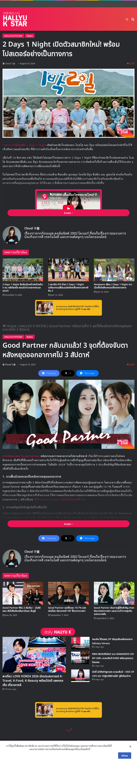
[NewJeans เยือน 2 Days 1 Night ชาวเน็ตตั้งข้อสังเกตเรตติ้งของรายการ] (114, 269)
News (30, 35)
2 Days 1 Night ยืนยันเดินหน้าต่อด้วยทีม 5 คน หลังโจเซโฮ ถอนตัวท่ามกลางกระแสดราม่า (23, 288)
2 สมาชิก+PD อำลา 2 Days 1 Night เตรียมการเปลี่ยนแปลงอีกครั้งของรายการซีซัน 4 (68, 288)
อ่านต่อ (68, 213)
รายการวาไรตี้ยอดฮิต (24, 145)
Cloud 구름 (32, 228)
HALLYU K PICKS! (13, 35)
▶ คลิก (87, 309)
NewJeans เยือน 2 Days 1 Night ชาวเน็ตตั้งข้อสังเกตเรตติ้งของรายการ (113, 286)
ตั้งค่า (93, 749)
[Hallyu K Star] (15, 19)
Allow (124, 755)
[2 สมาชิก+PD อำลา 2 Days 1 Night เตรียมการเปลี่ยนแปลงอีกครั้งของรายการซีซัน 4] (68, 269)
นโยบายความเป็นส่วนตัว (17, 749)
